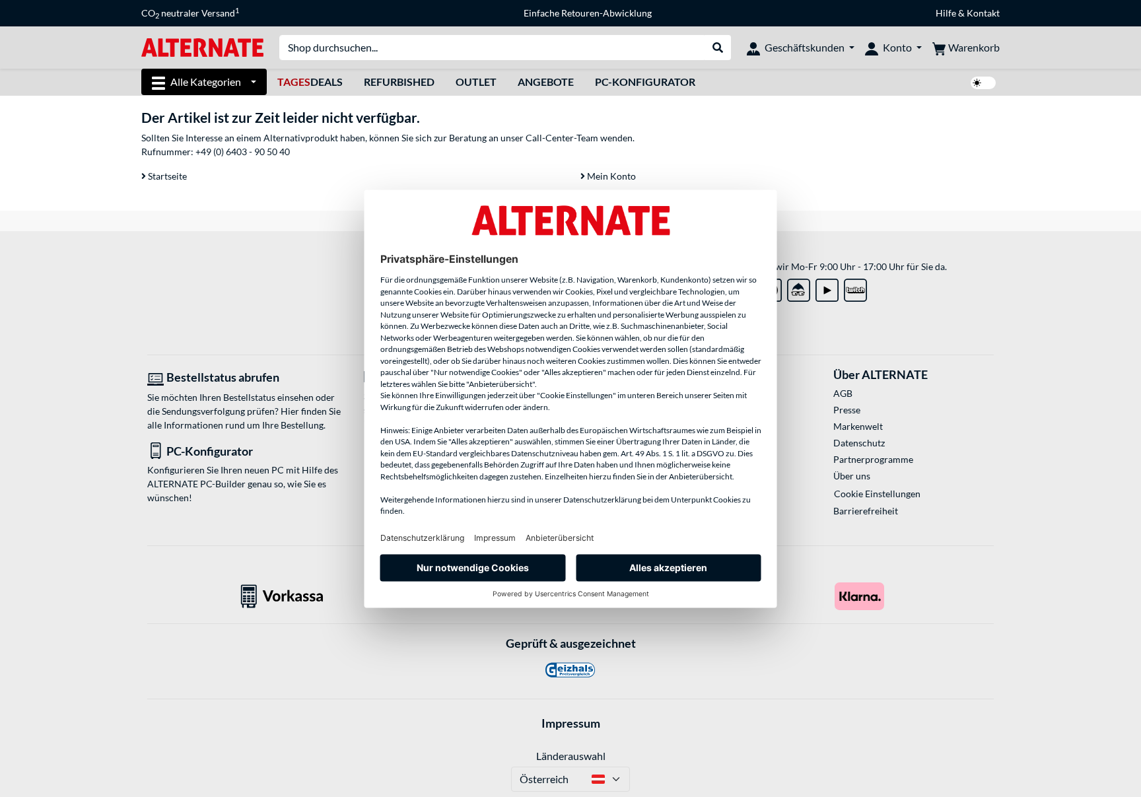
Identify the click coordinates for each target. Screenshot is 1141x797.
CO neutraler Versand (190, 13)
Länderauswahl (570, 755)
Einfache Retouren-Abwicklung (588, 12)
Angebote (546, 81)
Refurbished (399, 81)
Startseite (166, 176)
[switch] (983, 83)
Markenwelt (858, 426)
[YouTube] (827, 287)
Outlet (476, 81)
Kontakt (983, 12)
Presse (846, 409)
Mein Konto (610, 176)
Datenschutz (859, 442)
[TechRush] (798, 287)
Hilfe (946, 12)
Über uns (851, 475)
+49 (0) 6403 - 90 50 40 (242, 151)
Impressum (570, 723)
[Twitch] (855, 287)
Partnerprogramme (873, 459)
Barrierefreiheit (865, 510)
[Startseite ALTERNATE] (202, 46)
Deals (310, 81)
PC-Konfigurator (645, 81)
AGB (842, 393)
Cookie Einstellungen (877, 493)
